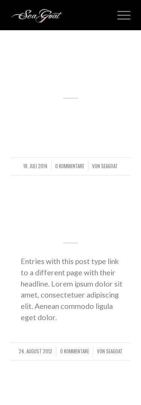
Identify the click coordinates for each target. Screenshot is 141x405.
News (71, 198)
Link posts (70, 54)
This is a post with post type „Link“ (70, 218)
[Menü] (120, 15)
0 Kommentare (69, 166)
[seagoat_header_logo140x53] (58, 15)
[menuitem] (120, 15)
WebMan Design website (70, 73)
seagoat (109, 166)
